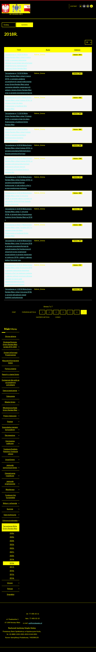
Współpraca (10, 489)
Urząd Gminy (10, 460)
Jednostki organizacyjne (10, 483)
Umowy (10, 583)
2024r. (12, 541)
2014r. (12, 578)
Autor (48, 50)
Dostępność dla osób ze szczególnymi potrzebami (10, 382)
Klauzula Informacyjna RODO (10, 362)
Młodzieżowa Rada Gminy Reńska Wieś (10, 409)
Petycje (10, 589)
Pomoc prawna (10, 369)
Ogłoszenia (10, 396)
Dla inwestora (10, 435)
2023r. (12, 544)
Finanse (10, 422)
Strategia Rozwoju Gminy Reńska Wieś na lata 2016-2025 (10, 344)
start (14, 312)
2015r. (12, 574)
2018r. (12, 563)
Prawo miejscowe (10, 416)
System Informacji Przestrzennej (10, 354)
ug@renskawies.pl (35, 623)
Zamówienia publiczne (10, 442)
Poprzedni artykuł (29, 312)
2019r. (12, 559)
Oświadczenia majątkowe (10, 474)
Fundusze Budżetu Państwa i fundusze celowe (10, 451)
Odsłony (77, 50)
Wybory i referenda (10, 503)
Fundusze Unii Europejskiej (10, 496)
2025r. (12, 537)
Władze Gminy (10, 402)
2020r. (12, 556)
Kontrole (10, 509)
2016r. (12, 571)
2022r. (12, 548)
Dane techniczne (10, 515)
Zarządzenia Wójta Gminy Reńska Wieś (10, 527)
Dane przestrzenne (10, 391)
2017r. (12, 567)
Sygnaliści (10, 594)
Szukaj (24, 25)
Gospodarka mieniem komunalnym (10, 428)
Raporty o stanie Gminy (10, 374)
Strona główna (10, 336)
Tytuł (19, 50)
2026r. (12, 533)
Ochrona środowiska (10, 520)
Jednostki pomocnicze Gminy (10, 466)
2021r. (12, 552)
